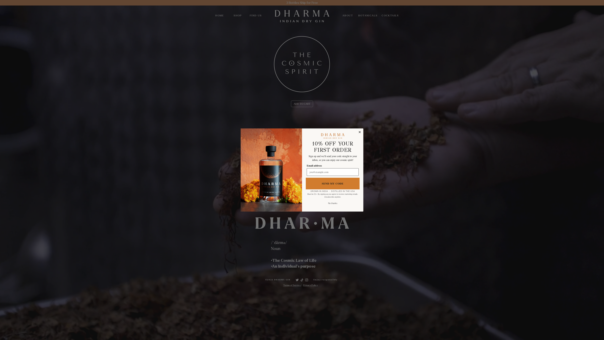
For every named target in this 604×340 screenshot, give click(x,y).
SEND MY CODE (333, 183)
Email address (314, 165)
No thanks (332, 203)
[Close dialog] (360, 132)
